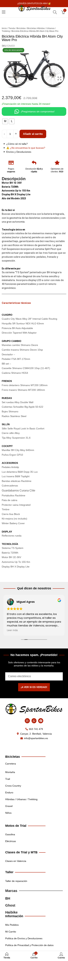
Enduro (9, 792)
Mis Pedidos (12, 924)
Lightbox (59, 78)
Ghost (10, 905)
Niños (8, 812)
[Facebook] (40, 720)
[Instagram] (27, 720)
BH (7, 898)
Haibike (11, 912)
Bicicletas (21, 28)
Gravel (9, 806)
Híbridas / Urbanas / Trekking (21, 799)
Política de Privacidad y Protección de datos (29, 945)
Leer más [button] (12, 630)
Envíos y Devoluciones (18, 151)
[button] (34, 144)
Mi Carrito (10, 931)
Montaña (10, 772)
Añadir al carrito (33, 133)
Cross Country (13, 785)
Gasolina (10, 834)
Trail (7, 779)
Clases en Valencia (15, 861)
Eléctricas (10, 841)
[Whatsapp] (34, 720)
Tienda (11, 28)
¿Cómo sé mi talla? (17, 143)
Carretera (10, 763)
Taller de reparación (16, 881)
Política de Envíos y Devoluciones (23, 938)
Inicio (4, 28)
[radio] (5, 121)
